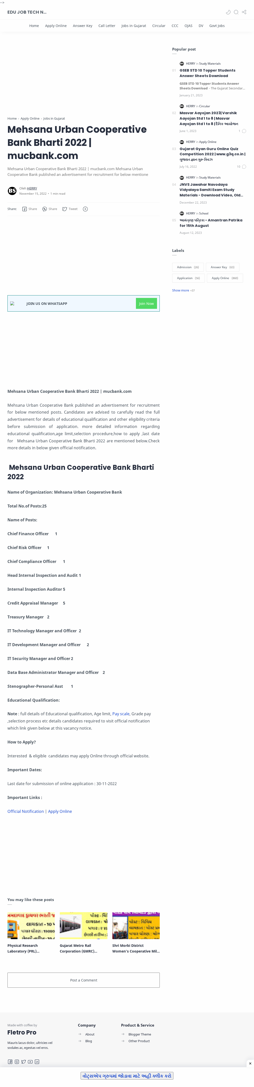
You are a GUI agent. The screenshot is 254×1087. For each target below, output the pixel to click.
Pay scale (120, 713)
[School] (203, 213)
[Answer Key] (82, 25)
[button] (228, 12)
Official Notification (25, 811)
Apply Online (60, 811)
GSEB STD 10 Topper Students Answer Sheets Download (207, 73)
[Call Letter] (106, 25)
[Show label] (183, 290)
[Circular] (158, 25)
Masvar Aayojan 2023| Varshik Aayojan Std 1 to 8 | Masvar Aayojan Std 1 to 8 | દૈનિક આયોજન (209, 118)
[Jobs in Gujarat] (134, 25)
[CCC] (175, 25)
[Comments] (243, 131)
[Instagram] (17, 1061)
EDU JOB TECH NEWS (27, 12)
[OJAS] (188, 25)
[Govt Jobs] (217, 25)
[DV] (201, 25)
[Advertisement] (83, 81)
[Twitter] (23, 1061)
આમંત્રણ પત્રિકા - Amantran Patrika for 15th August (211, 223)
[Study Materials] (210, 63)
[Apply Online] (56, 25)
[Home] (34, 25)
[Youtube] (30, 1061)
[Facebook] (10, 1061)
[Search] (236, 12)
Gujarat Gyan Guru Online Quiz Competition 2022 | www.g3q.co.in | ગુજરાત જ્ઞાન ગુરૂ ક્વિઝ (212, 154)
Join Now (146, 303)
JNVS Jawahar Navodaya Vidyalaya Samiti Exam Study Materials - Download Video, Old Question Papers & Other (210, 190)
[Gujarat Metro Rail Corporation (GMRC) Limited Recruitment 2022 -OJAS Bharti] (83, 925)
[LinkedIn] (37, 1061)
